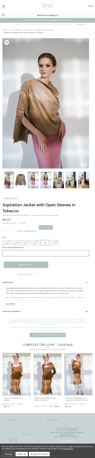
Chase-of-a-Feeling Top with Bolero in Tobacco (45, 399)
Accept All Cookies (39, 454)
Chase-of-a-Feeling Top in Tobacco (13, 399)
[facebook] (10, 440)
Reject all (22, 454)
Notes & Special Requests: (13, 247)
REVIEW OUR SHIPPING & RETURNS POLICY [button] (47, 335)
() (91, 6)
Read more (10, 304)
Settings (8, 454)
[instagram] (16, 440)
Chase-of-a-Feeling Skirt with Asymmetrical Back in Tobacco (76, 399)
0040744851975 (67, 441)
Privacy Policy (67, 448)
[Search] (2, 15)
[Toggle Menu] (3, 6)
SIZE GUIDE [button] (46, 228)
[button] (45, 282)
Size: (4, 237)
